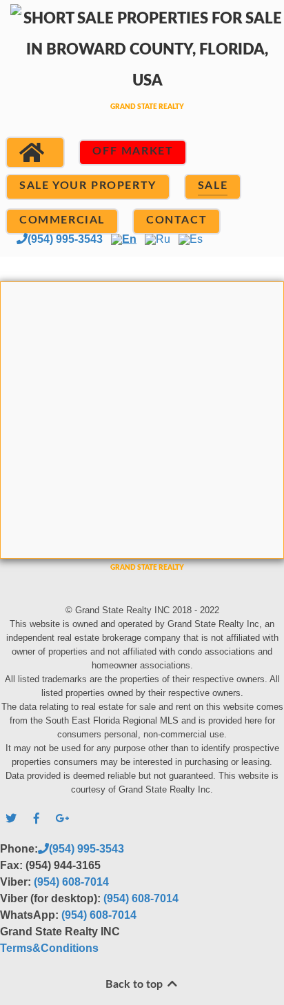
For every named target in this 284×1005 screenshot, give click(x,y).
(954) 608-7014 (71, 882)
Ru (163, 239)
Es (196, 239)
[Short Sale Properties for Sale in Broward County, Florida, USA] (142, 73)
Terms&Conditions (49, 948)
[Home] (35, 152)
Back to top (135, 984)
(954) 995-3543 (65, 239)
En (129, 239)
